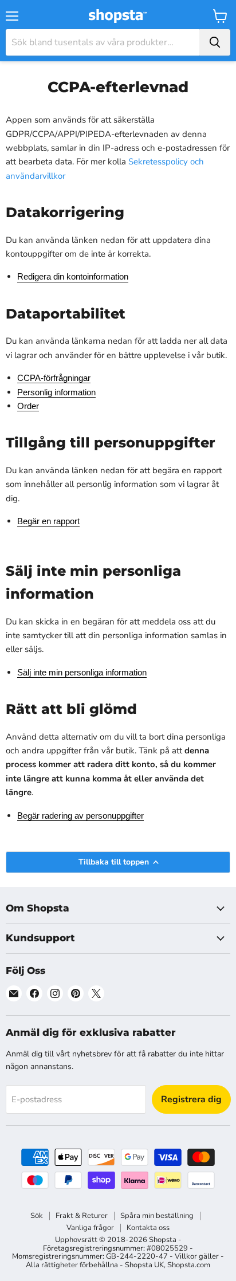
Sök (36, 1216)
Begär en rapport (48, 521)
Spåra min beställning (157, 1216)
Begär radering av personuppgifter (80, 815)
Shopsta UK (144, 1265)
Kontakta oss (148, 1228)
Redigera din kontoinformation (72, 276)
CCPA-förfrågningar (54, 378)
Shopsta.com (188, 1265)
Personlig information (56, 392)
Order (28, 406)
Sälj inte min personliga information (82, 672)
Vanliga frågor (90, 1228)
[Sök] (214, 42)
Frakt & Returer (82, 1216)
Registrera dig (191, 1099)
